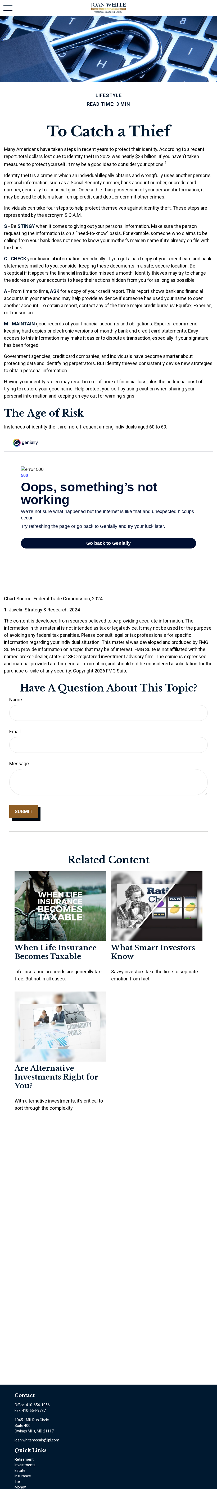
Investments (25, 1465)
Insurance (23, 1476)
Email (15, 731)
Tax (18, 1481)
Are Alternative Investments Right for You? (56, 1077)
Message (19, 763)
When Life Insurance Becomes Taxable (56, 952)
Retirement (24, 1459)
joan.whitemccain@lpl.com (37, 1440)
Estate (20, 1470)
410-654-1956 (38, 1405)
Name (15, 699)
